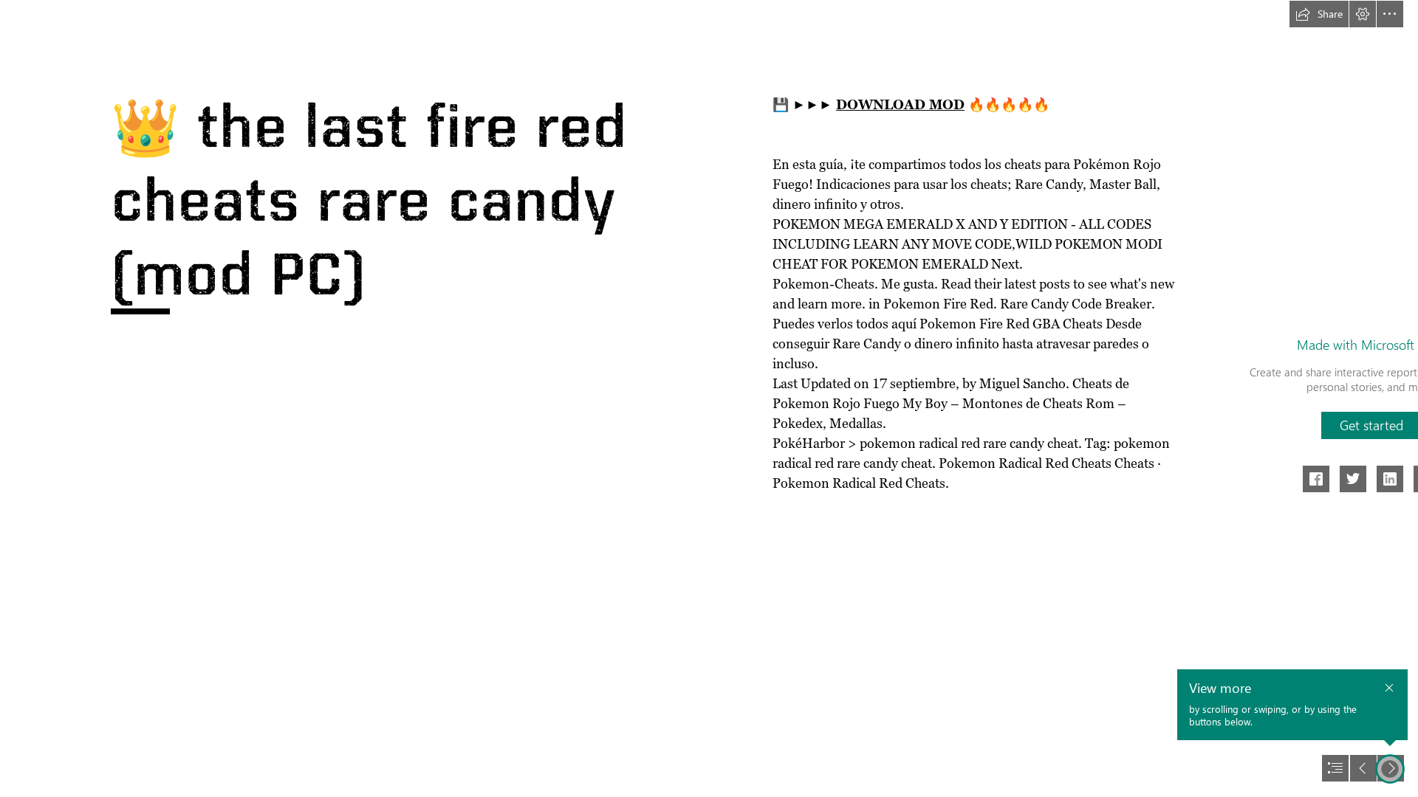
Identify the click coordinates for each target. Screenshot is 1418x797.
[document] (709, 398)
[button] (1319, 14)
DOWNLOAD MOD (900, 104)
